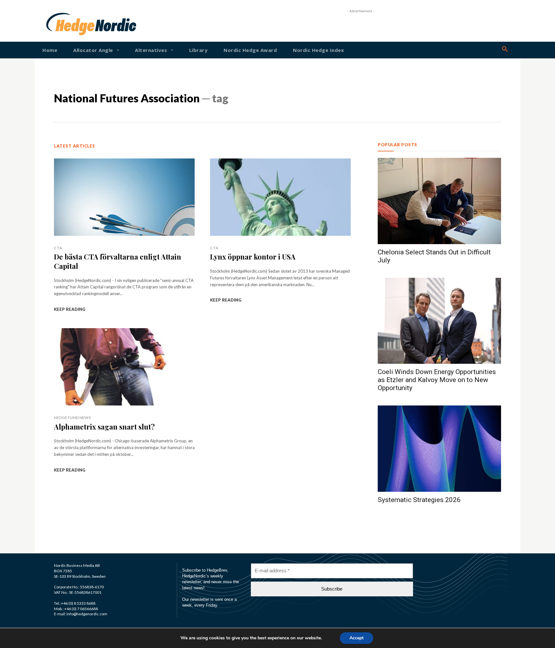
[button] (505, 49)
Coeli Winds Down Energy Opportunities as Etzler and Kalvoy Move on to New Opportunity (437, 380)
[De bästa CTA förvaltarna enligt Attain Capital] (124, 197)
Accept (356, 638)
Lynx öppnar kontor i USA (252, 256)
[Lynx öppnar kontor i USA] (280, 197)
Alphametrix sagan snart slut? (104, 426)
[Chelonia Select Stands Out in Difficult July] (439, 201)
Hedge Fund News (72, 417)
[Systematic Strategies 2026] (439, 448)
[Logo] (66, 24)
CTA (58, 247)
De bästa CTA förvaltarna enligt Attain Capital (117, 261)
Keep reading (69, 309)
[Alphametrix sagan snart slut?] (124, 366)
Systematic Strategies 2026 (419, 500)
